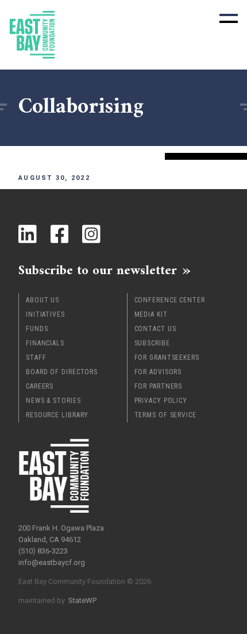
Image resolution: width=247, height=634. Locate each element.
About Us (42, 300)
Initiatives (45, 314)
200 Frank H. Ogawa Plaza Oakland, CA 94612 (61, 534)
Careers (39, 386)
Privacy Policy (161, 401)
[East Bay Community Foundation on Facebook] (60, 234)
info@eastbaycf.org (51, 562)
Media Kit (151, 314)
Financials (45, 343)
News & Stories (53, 401)
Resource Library (57, 415)
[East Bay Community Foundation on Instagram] (91, 234)
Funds (37, 329)
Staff (36, 357)
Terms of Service (165, 415)
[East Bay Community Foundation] (32, 35)
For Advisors (158, 372)
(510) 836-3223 (43, 551)
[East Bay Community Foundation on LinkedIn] (27, 234)
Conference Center (169, 300)
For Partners (158, 386)
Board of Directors (62, 372)
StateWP (82, 600)
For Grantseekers (166, 357)
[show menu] (228, 18)
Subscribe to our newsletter (97, 270)
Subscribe (152, 343)
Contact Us (155, 329)
